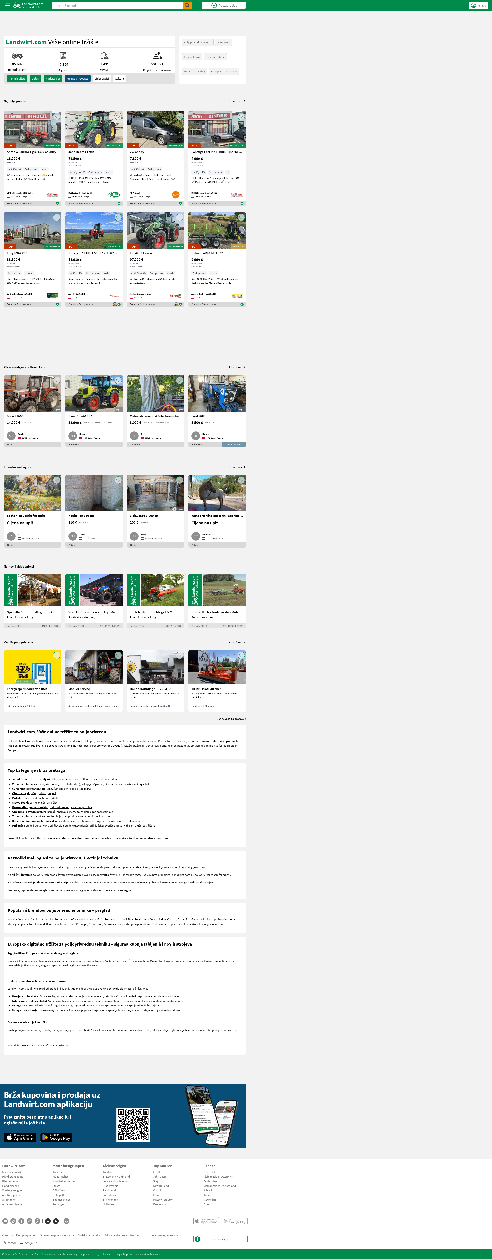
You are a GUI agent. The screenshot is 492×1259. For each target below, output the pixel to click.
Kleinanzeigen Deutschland (219, 1186)
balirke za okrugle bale (136, 784)
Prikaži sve (235, 101)
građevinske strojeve (97, 867)
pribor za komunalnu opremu (166, 882)
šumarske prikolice (64, 788)
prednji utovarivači (37, 825)
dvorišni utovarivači (64, 821)
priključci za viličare (143, 825)
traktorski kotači (59, 807)
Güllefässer (59, 1190)
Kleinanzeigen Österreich (218, 1176)
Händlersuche (10, 1186)
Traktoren (58, 1172)
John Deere (57, 779)
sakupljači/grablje (92, 784)
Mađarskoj (156, 961)
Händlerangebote (12, 1176)
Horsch (120, 924)
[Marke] (56, 1221)
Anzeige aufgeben (12, 1204)
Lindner (162, 919)
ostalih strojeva (205, 882)
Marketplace (53, 78)
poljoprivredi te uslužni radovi (212, 875)
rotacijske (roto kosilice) (65, 784)
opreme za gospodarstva (132, 882)
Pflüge (56, 1186)
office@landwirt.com (57, 1045)
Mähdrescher (60, 1176)
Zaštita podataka (89, 1235)
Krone (71, 924)
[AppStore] (20, 1137)
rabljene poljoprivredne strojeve (138, 741)
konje (79, 875)
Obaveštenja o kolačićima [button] (57, 1235)
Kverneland (95, 924)
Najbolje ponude (15, 101)
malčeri (42, 802)
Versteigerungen (12, 1190)
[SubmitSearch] (187, 5)
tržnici (87, 745)
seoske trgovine (159, 867)
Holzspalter (59, 1195)
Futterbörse (109, 1195)
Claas (94, 779)
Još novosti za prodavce (231, 718)
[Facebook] (21, 1221)
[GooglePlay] (56, 1137)
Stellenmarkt (110, 1199)
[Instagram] (13, 1221)
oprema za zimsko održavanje (123, 821)
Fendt (69, 779)
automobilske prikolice (46, 798)
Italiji (145, 961)
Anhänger (58, 1204)
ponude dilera (17, 78)
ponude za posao (182, 875)
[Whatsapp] (37, 1221)
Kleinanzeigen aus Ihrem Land (25, 367)
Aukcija (119, 78)
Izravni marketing (194, 71)
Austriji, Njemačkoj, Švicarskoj (123, 961)
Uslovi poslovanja (115, 1235)
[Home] (28, 5)
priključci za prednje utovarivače (69, 825)
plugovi (51, 793)
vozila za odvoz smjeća (91, 821)
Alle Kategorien (11, 1195)
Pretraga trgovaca (77, 78)
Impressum (137, 1235)
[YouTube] (5, 1221)
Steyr (131, 919)
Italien (207, 1195)
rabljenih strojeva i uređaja (62, 919)
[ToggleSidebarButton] (8, 5)
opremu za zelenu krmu (135, 867)
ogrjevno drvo (197, 867)
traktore (115, 867)
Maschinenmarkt (12, 1172)
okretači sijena (113, 784)
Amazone (109, 924)
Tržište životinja (215, 57)
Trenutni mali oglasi (17, 467)
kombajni (56, 816)
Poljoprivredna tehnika (197, 42)
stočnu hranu (178, 867)
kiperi (28, 798)
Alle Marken (9, 1199)
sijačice (52, 802)
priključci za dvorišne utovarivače (110, 825)
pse (93, 875)
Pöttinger (81, 924)
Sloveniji (169, 961)
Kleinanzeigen (10, 1181)
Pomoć (12, 1243)
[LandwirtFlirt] (66, 1221)
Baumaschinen (62, 1199)
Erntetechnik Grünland (116, 1176)
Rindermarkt (110, 1186)
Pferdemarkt (110, 1190)
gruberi (41, 793)
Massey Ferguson (18, 924)
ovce (87, 875)
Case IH (171, 919)
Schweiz (208, 1190)
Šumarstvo (223, 42)
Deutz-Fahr (52, 924)
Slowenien (209, 1199)
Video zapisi (102, 78)
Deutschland (210, 1181)
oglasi (35, 78)
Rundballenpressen (64, 1181)
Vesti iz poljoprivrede (18, 642)
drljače (31, 793)
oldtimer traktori (109, 779)
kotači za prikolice (81, 807)
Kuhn (63, 924)
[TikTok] (29, 1221)
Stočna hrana (192, 57)
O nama (7, 1235)
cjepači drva (84, 788)
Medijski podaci (26, 1235)
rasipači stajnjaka (103, 812)
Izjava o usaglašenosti (163, 1235)
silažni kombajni (101, 816)
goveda (70, 875)
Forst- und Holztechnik (116, 1181)
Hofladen (108, 1204)
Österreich (209, 1172)
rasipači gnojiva (56, 812)
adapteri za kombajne (77, 816)
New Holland (81, 779)
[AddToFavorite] (56, 116)
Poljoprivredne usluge (224, 71)
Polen (206, 1204)
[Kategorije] (48, 1221)
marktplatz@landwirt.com (147, 1254)
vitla (49, 788)
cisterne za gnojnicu (79, 812)
